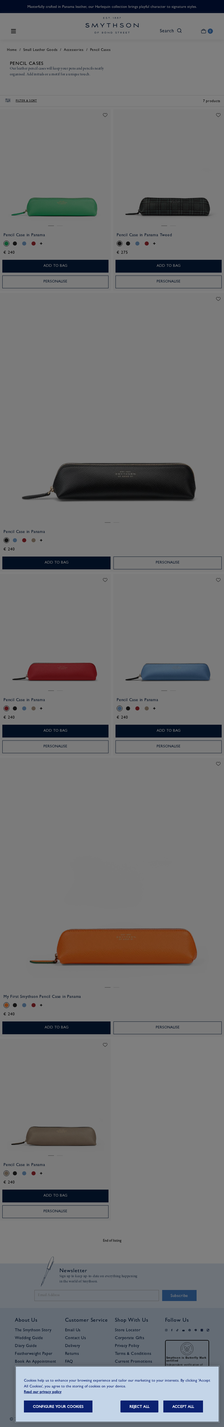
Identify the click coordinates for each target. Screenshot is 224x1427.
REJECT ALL (139, 1406)
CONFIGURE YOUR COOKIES (58, 1406)
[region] (117, 1394)
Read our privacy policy (43, 1391)
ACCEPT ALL (183, 1406)
